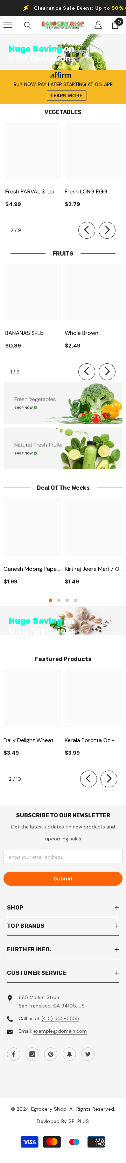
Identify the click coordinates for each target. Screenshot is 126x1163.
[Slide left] (86, 230)
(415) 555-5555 (60, 1018)
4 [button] (75, 600)
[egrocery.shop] (63, 403)
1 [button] (50, 600)
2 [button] (59, 600)
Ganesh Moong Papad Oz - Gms (32, 569)
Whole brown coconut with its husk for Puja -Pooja (91, 333)
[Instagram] (32, 1054)
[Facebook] (13, 1054)
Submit (63, 878)
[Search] (27, 25)
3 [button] (67, 600)
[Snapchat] (69, 1054)
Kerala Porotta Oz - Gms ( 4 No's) (89, 740)
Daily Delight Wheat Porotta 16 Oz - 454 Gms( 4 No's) (30, 740)
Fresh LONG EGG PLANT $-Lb (86, 192)
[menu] (8, 25)
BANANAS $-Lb (24, 333)
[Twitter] (87, 1054)
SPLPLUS (79, 1121)
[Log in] (98, 25)
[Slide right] (107, 230)
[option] (32, 544)
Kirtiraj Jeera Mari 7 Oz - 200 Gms (93, 569)
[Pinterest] (50, 1054)
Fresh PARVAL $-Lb (29, 191)
